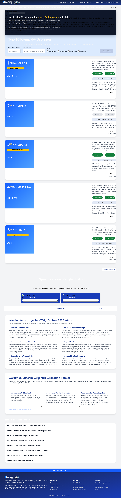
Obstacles (83, 51)
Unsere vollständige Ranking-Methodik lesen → (20, 409)
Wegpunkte (52, 51)
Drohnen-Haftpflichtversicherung (106, 2)
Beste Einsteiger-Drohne (102, 483)
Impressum (53, 489)
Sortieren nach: (27, 47)
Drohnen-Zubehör (85, 2)
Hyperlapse (63, 51)
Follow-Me (73, 51)
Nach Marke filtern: (14, 47)
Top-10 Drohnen (77, 483)
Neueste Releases (56, 7)
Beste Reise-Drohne (83, 7)
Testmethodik (54, 487)
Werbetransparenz (11, 12)
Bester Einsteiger (69, 7)
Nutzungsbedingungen (57, 485)
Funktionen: (50, 49)
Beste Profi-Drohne (20, 7)
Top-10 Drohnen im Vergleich (65, 2)
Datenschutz (54, 483)
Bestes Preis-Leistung (79, 489)
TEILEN (113, 7)
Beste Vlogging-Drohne (98, 7)
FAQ (96, 489)
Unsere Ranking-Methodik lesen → (16, 31)
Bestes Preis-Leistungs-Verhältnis (38, 7)
